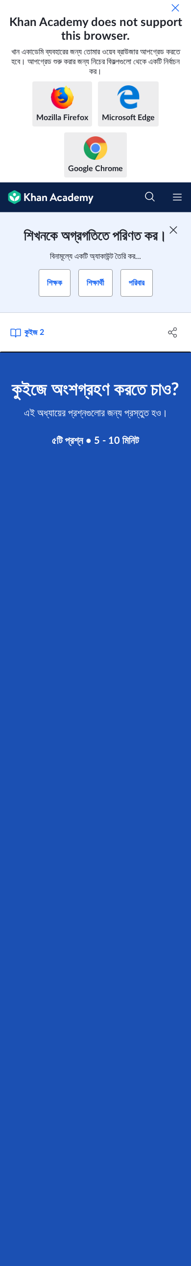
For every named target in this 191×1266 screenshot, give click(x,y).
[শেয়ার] (172, 332)
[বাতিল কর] (175, 8)
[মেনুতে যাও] (177, 197)
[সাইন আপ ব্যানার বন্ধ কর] (173, 230)
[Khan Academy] (47, 197)
